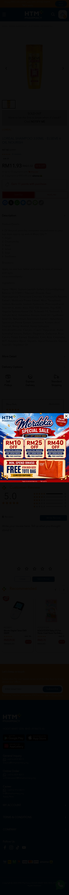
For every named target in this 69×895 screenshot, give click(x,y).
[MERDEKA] (34, 447)
